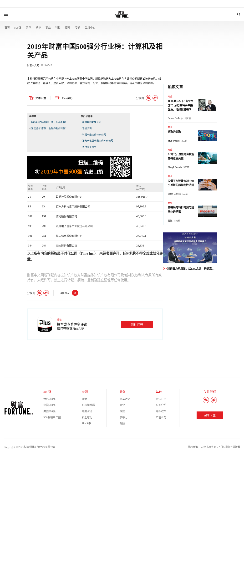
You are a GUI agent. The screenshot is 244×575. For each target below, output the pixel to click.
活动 (28, 27)
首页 (7, 27)
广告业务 (161, 417)
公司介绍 (161, 405)
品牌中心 (90, 27)
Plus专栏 (87, 423)
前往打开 (137, 324)
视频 (122, 423)
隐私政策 (161, 411)
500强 (17, 27)
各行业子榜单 (89, 146)
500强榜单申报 (52, 417)
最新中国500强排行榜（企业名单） (48, 122)
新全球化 (87, 417)
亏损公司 (87, 128)
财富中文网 (33, 65)
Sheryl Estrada (175, 167)
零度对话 (87, 411)
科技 (58, 27)
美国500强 (49, 411)
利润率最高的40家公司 (94, 134)
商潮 (67, 27)
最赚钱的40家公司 (91, 122)
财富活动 (125, 399)
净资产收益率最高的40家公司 (97, 140)
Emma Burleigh (175, 118)
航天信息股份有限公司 (69, 236)
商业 (48, 27)
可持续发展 (88, 405)
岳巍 (170, 220)
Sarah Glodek (174, 193)
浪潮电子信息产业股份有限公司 (74, 226)
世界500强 (49, 399)
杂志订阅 (161, 399)
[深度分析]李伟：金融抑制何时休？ (49, 128)
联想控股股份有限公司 (69, 196)
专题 (77, 27)
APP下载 (210, 415)
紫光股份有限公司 (66, 216)
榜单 (38, 27)
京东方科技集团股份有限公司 (73, 206)
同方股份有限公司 (66, 245)
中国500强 (49, 405)
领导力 (123, 417)
